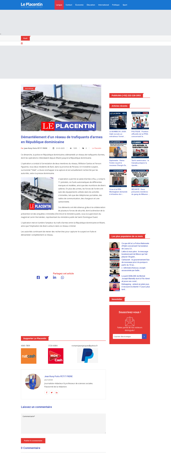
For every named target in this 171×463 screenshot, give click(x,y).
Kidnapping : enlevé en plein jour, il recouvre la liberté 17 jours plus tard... (136, 287)
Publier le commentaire (33, 441)
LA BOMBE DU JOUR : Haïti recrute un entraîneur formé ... (118, 134)
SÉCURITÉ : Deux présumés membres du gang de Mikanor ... (140, 191)
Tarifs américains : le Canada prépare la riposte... (140, 162)
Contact (69, 5)
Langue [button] (59, 5)
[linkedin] (56, 392)
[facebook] (46, 392)
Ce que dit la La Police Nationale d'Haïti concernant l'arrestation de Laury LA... (135, 246)
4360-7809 (25, 345)
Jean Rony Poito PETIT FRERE (34, 148)
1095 (75, 148)
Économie (79, 5)
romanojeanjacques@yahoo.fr (85, 345)
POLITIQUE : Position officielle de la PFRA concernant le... (139, 134)
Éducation (91, 5)
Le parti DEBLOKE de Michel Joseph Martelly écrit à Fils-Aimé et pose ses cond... (136, 278)
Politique (115, 5)
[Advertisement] (85, 16)
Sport (125, 5)
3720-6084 (52, 345)
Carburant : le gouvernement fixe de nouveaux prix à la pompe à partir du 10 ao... (135, 262)
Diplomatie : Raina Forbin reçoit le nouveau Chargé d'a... (118, 162)
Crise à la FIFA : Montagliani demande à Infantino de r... (118, 191)
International (103, 5)
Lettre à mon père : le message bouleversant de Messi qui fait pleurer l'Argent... (135, 254)
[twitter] (51, 392)
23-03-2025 (60, 148)
